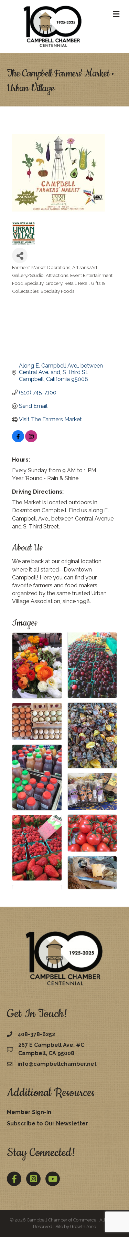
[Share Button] (20, 255)
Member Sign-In (29, 1112)
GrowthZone (83, 1226)
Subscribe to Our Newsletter (47, 1123)
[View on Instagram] (31, 440)
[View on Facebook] (18, 440)
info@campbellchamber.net (57, 1064)
